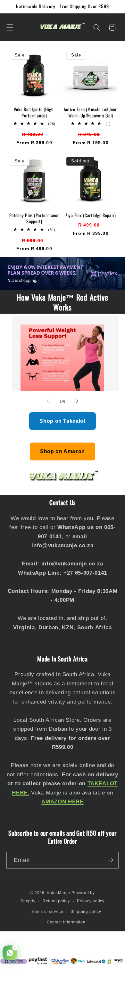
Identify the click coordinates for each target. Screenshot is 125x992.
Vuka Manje (58, 893)
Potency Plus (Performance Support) (34, 218)
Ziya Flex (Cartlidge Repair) (90, 215)
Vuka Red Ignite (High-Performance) (34, 112)
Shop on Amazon (62, 451)
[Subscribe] (110, 860)
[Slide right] (77, 401)
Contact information (66, 922)
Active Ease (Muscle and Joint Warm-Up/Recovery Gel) (91, 112)
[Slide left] (48, 401)
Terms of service (47, 911)
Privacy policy (90, 901)
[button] (10, 27)
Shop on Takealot (62, 421)
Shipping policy (86, 911)
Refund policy (56, 901)
